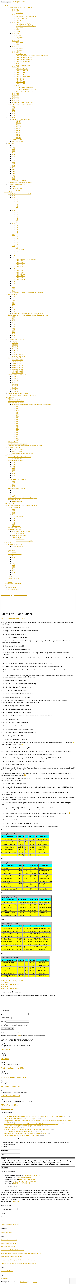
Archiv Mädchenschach (15, 447)
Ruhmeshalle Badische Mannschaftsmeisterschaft (27, 293)
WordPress (23, 1282)
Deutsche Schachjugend (8, 1243)
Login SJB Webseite (7, 1271)
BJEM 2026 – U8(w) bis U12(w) (27, 1181)
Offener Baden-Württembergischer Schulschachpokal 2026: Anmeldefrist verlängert (31, 1124)
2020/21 (18, 132)
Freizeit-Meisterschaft (23, 65)
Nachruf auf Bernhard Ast (23, 1177)
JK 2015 (18, 190)
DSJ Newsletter (13, 442)
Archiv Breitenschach (15, 529)
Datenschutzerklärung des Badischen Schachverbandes (18, 1260)
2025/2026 (15, 343)
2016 (13, 156)
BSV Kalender (12, 587)
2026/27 (18, 121)
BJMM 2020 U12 (20, 265)
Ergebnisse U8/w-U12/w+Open (25, 24)
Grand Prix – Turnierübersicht (21, 119)
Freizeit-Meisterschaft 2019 (24, 91)
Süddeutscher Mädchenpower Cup (22, 453)
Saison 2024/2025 (17, 362)
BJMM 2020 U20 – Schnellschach (26, 259)
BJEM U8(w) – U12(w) (9, 1105)
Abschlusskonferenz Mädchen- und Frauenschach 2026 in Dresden (25, 1133)
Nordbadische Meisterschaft (17, 479)
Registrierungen (21, 54)
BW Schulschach (17, 501)
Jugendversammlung (15, 554)
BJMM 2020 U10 (20, 266)
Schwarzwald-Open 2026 (10, 1096)
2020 (13, 257)
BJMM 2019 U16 (20, 272)
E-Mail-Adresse (6, 1018)
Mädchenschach (9, 397)
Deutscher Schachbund (8, 1246)
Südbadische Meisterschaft (16, 488)
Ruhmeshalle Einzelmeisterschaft (22, 102)
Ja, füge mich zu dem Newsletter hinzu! (15, 1025)
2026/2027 (15, 341)
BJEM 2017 (15, 95)
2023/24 (18, 127)
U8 (16, 209)
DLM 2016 (15, 390)
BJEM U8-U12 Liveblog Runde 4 (10, 983)
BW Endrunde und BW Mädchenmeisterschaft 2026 (20, 1131)
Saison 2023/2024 (17, 363)
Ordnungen (11, 576)
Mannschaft (8, 192)
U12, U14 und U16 (21, 250)
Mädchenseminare (14, 399)
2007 (13, 173)
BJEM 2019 (15, 67)
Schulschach (8, 455)
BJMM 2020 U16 (20, 261)
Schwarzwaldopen (14, 507)
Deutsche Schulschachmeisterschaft (19, 457)
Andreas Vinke (13, 618)
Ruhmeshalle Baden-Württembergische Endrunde (27, 313)
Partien (18, 30)
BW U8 (14, 186)
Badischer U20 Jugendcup (16, 339)
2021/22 (18, 130)
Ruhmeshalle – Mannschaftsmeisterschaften (22, 395)
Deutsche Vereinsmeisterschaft (18, 393)
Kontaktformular (13, 578)
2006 (13, 175)
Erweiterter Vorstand (15, 544)
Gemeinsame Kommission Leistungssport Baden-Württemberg (21, 1253)
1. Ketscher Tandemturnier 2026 (13, 1077)
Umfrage (18, 31)
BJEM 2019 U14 (20, 78)
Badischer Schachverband (9, 1240)
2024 (13, 112)
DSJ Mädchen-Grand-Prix (16, 401)
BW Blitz (11, 143)
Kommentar (5, 1011)
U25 (17, 248)
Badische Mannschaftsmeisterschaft (19, 194)
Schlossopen (16, 526)
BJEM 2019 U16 (20, 80)
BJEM (2, 981)
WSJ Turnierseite (17, 141)
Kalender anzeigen (7, 1109)
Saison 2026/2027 (17, 360)
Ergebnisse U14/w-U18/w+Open (26, 16)
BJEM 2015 (15, 99)
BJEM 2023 (15, 33)
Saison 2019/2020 (17, 371)
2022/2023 (15, 349)
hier (19, 1036)
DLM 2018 (15, 386)
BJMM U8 (5, 1059)
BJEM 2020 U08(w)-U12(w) (24, 57)
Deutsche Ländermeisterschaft (18, 375)
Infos (9, 548)
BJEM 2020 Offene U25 (23, 61)
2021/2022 (15, 350)
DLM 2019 (15, 384)
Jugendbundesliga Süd (15, 358)
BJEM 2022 (15, 41)
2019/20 (18, 134)
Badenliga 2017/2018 (18, 356)
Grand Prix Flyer (17, 140)
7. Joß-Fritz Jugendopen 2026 (12, 1068)
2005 (13, 177)
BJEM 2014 (15, 100)
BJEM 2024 (15, 22)
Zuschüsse (11, 550)
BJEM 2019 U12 (20, 74)
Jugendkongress (17, 188)
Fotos (17, 63)
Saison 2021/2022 (17, 367)
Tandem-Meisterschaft (15, 528)
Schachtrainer (20, 539)
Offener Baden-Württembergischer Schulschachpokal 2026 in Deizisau (26, 1129)
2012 (13, 164)
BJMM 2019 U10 (20, 278)
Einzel (6, 5)
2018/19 (18, 136)
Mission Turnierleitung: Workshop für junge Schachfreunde (22, 1126)
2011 (13, 166)
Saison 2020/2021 (17, 369)
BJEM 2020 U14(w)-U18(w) (24, 59)
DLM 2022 (15, 378)
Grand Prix (11, 117)
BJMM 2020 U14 (20, 263)
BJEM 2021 (15, 46)
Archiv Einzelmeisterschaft (16, 184)
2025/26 (18, 123)
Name (3, 1014)
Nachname (4, 1150)
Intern (10, 582)
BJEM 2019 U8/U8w (22, 69)
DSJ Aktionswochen (18, 449)
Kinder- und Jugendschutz (12, 584)
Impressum (11, 580)
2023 (13, 113)
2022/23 (18, 128)
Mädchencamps (17, 451)
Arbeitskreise (12, 552)
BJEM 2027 (15, 9)
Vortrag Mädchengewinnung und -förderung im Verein (25, 446)
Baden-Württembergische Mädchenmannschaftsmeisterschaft (28, 315)
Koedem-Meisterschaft (19, 535)
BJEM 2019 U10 (20, 72)
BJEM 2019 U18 (20, 82)
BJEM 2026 (15, 11)
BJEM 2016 (15, 97)
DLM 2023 (15, 376)
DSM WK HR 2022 (17, 459)
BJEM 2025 (15, 15)
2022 (13, 115)
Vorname (4, 1146)
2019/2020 (15, 352)
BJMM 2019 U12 (20, 276)
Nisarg (35, 1282)
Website (3, 1021)
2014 (13, 160)
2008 (13, 171)
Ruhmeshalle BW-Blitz (19, 181)
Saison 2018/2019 (17, 373)
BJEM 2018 (15, 93)
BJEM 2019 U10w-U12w (23, 71)
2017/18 (18, 138)
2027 (13, 106)
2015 (13, 158)
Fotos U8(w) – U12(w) (26, 87)
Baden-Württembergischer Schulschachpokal (22, 498)
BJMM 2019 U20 (20, 270)
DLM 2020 (15, 382)
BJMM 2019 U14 (20, 274)
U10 (17, 207)
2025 (13, 110)
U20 (17, 199)
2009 (13, 169)
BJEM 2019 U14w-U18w (23, 76)
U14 (17, 203)
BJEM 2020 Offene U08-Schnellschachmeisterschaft (32, 56)
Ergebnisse (19, 13)
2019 (13, 151)
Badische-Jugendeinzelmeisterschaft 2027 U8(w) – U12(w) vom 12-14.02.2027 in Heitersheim (33, 1116)
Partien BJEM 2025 (21, 18)
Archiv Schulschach (14, 500)
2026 (13, 108)
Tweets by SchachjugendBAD (10, 1224)
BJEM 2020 (15, 52)
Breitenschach (9, 503)
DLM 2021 (15, 380)
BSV (5, 585)
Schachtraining (17, 537)
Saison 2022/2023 (17, 365)
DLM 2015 (15, 391)
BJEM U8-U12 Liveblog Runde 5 (10, 987)
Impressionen (20, 20)
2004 (13, 179)
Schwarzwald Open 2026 (12, 1127)
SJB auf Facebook (6, 1232)
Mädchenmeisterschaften (16, 403)
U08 (17, 233)
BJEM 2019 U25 (20, 84)
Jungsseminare (20, 533)
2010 (13, 168)
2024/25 (18, 125)
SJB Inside (7, 543)
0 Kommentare (21, 618)
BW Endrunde (12, 294)
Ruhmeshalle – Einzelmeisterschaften (20, 182)
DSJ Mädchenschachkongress (17, 444)
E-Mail (3, 1154)
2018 (13, 153)
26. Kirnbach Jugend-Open (11, 1086)
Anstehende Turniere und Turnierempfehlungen (23, 505)
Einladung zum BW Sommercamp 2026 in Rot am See (21, 1135)
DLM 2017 (15, 388)
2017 (13, 154)
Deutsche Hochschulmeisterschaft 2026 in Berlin (19, 1118)
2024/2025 (15, 345)
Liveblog (20, 981)
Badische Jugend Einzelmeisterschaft (20, 7)
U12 (17, 205)
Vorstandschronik (17, 546)
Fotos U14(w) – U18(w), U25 (28, 89)
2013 (13, 162)
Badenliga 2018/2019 (18, 354)
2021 (13, 149)
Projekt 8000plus (13, 589)
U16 (17, 201)
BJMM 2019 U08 (20, 279)
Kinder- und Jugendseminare (21, 531)
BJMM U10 (5, 1049)
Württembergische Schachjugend (11, 1256)
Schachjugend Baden (18, 2)
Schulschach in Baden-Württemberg (12, 1250)
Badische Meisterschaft (15, 460)
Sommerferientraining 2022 (24, 541)
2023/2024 (15, 347)
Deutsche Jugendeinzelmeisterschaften (20, 104)
